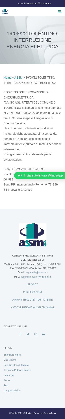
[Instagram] (35, 334)
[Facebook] (20, 334)
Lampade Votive (12, 390)
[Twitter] (28, 334)
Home (7, 77)
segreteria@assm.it (36, 272)
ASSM (18, 77)
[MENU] (59, 11)
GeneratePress (50, 413)
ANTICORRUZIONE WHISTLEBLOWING (32, 307)
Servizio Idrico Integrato (16, 365)
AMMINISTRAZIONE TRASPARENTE (32, 299)
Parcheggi (9, 375)
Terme (7, 380)
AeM (6, 385)
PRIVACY (32, 284)
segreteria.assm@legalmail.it (36, 276)
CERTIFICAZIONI (32, 292)
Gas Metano (10, 359)
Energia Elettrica (12, 354)
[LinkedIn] (43, 334)
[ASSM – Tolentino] (5, 11)
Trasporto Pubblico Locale (17, 370)
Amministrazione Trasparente (34, 3)
